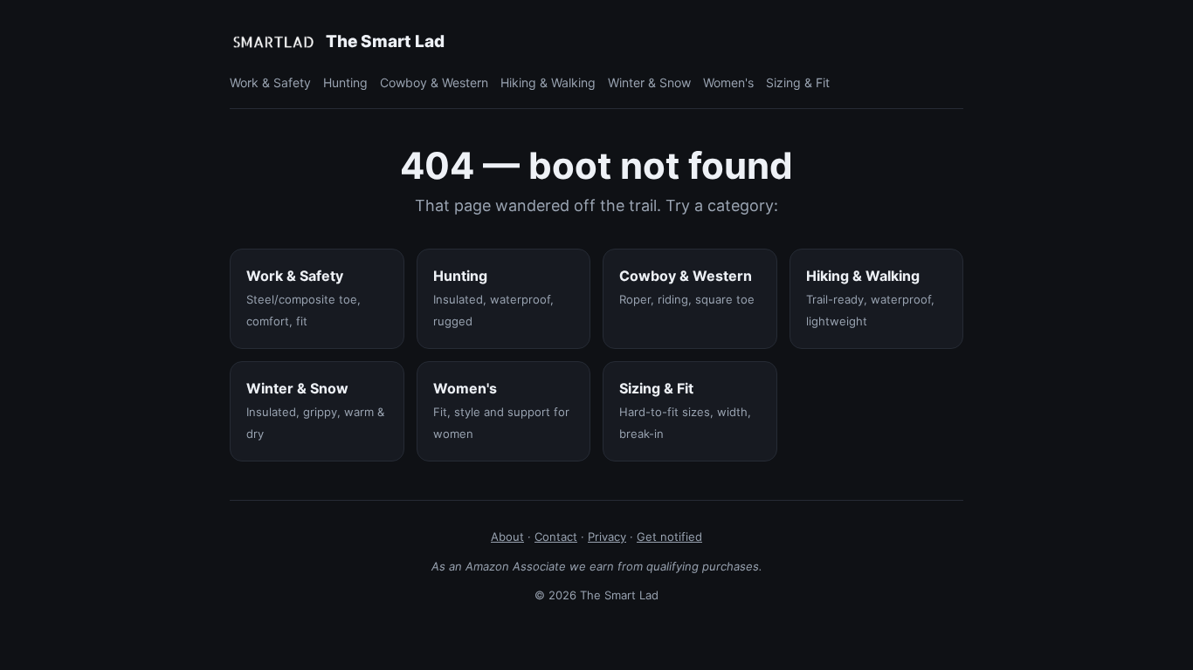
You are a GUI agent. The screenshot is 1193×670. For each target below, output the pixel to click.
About (507, 537)
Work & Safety (270, 82)
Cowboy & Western (434, 82)
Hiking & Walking (548, 82)
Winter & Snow (649, 82)
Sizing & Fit (798, 82)
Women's (728, 82)
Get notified (669, 537)
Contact (555, 537)
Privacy (607, 537)
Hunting (345, 82)
